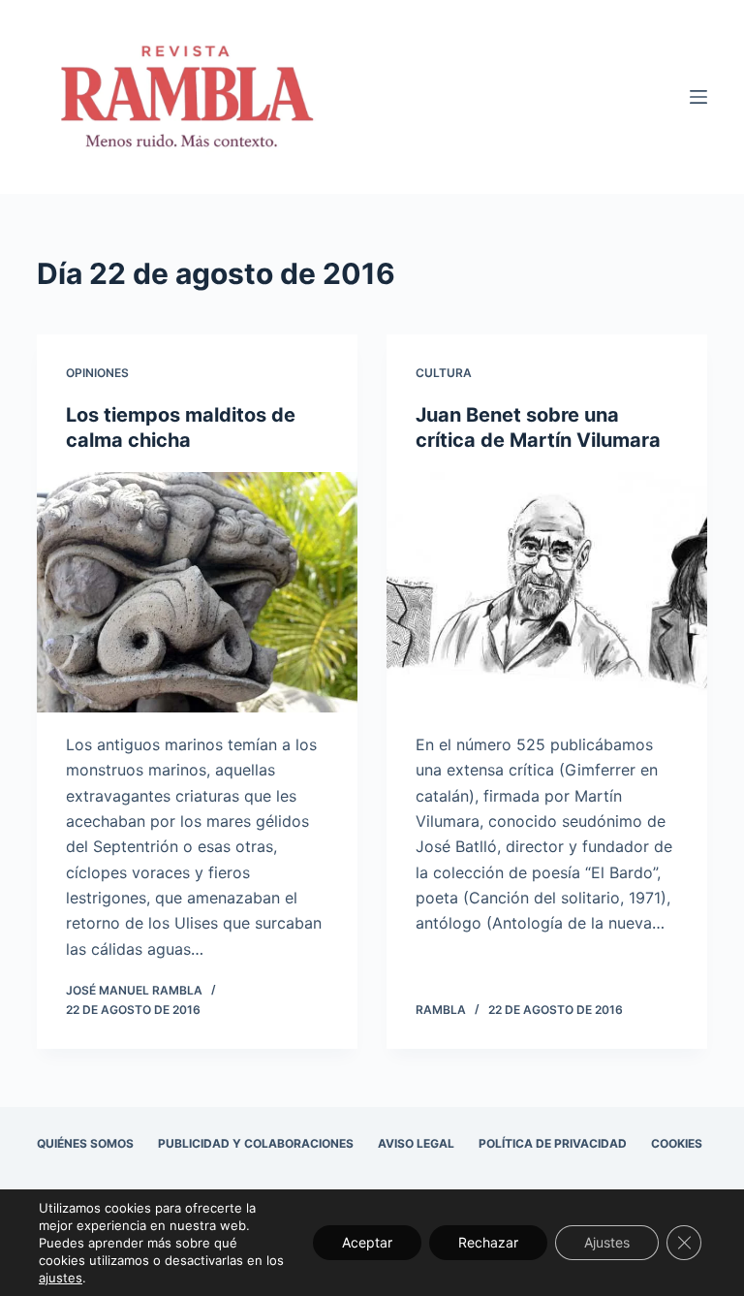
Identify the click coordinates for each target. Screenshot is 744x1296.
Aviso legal (416, 1143)
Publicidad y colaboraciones (256, 1143)
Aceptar (367, 1242)
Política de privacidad (553, 1143)
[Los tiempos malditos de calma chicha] (197, 592)
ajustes (60, 1277)
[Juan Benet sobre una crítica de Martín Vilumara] (547, 592)
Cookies (676, 1143)
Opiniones (97, 372)
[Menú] (698, 97)
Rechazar (488, 1242)
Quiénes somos (85, 1143)
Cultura (444, 372)
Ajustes (607, 1242)
